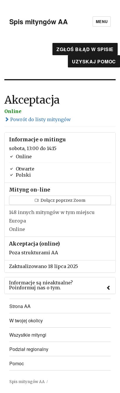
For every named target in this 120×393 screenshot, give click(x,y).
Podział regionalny (28, 349)
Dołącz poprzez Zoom (62, 200)
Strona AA (20, 306)
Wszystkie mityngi (27, 334)
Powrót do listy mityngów (40, 119)
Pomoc (16, 363)
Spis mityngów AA (38, 21)
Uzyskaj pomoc (94, 61)
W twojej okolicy (26, 320)
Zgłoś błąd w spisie (85, 49)
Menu (101, 21)
